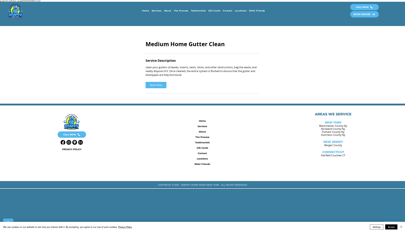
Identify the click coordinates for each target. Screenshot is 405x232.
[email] (80, 142)
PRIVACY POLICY (71, 149)
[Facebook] (63, 142)
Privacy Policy (125, 227)
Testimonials (202, 142)
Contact (202, 153)
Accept (391, 227)
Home (202, 120)
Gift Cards (202, 147)
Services (202, 126)
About (202, 131)
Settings (377, 227)
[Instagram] (68, 142)
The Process (202, 137)
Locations (202, 158)
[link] (156, 85)
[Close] (401, 226)
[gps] (74, 142)
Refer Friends (202, 164)
